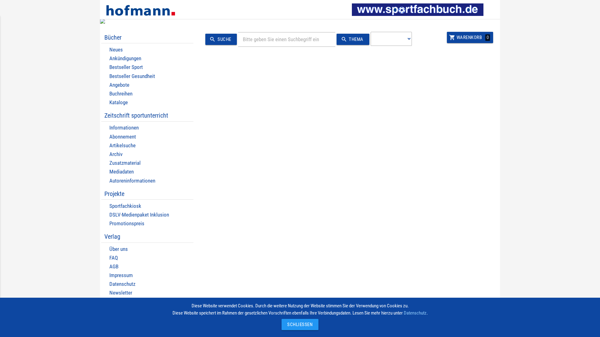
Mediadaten (121, 172)
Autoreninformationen (132, 181)
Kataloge (118, 102)
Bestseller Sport (126, 67)
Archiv (115, 154)
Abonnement (122, 137)
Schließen (298, 324)
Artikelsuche (122, 146)
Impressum (121, 275)
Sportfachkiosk (125, 206)
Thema (352, 39)
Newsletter (120, 293)
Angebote (119, 85)
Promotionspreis (126, 224)
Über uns (118, 249)
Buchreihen (120, 94)
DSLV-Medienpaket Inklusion (139, 215)
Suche (220, 39)
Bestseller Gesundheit (132, 76)
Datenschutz (122, 284)
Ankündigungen (125, 58)
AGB (113, 267)
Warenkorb (469, 37)
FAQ (113, 258)
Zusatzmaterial (125, 163)
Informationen (124, 128)
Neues (116, 50)
